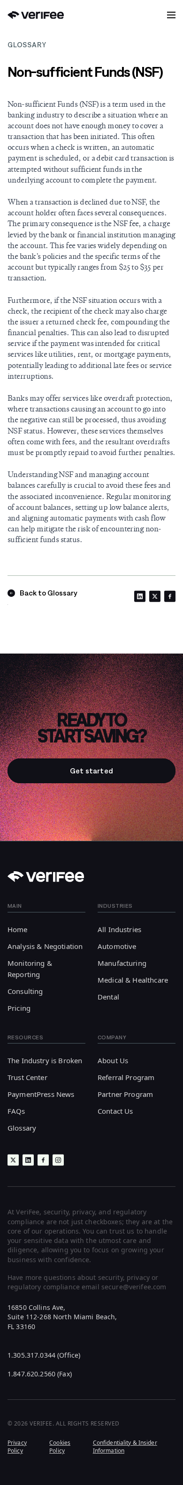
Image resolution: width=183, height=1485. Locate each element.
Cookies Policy (59, 1447)
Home (18, 929)
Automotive (117, 946)
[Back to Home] (36, 15)
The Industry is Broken (45, 1060)
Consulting (25, 991)
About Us (113, 1060)
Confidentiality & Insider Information (125, 1447)
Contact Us (115, 1111)
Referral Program (126, 1077)
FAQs (16, 1111)
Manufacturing (122, 963)
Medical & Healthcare (133, 980)
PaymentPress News (41, 1094)
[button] (171, 15)
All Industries (119, 929)
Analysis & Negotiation (45, 946)
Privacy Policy (17, 1447)
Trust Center (27, 1077)
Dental (108, 996)
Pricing (19, 1008)
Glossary (22, 1127)
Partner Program (125, 1094)
